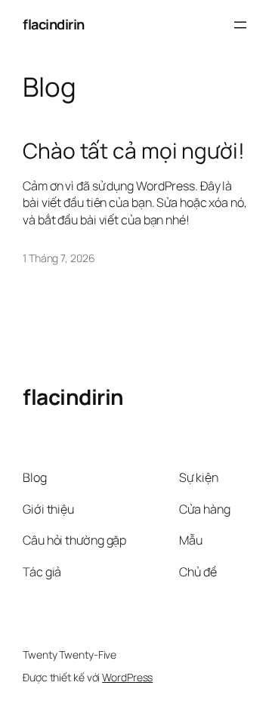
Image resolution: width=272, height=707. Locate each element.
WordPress (127, 677)
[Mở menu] (240, 25)
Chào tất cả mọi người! (134, 151)
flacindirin (54, 24)
